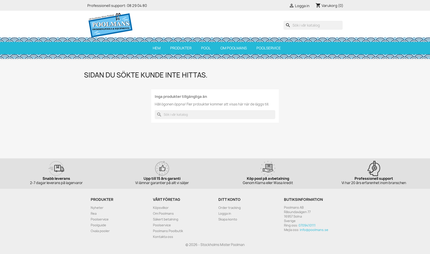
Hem (157, 48)
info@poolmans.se (314, 230)
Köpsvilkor (161, 208)
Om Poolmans (233, 48)
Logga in (224, 213)
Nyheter (97, 208)
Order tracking (229, 208)
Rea (94, 213)
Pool (206, 48)
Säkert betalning (165, 219)
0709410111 (307, 225)
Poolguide (98, 225)
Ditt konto (229, 199)
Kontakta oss (163, 237)
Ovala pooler (100, 231)
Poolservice (268, 48)
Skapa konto (227, 219)
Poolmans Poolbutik (168, 231)
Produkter (180, 48)
